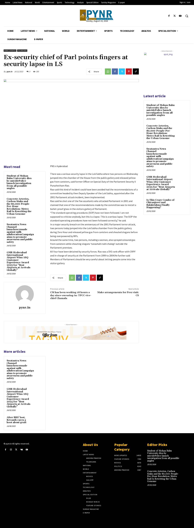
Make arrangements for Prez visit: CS (118, 294)
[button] (186, 16)
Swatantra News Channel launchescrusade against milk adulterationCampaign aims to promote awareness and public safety (20, 233)
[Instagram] (11, 450)
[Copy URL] (136, 71)
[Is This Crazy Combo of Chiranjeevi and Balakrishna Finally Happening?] (182, 203)
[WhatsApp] (108, 71)
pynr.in (9, 71)
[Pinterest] (129, 71)
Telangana (22, 51)
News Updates (10, 51)
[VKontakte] (21, 450)
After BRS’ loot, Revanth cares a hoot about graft (16, 420)
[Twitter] (175, 16)
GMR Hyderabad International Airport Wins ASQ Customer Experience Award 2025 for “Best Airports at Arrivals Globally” (18, 261)
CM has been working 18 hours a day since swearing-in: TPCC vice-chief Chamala (70, 295)
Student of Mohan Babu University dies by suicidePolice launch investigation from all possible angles (19, 182)
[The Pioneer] (97, 15)
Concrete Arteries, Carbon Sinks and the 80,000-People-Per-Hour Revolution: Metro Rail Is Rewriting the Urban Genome (160, 132)
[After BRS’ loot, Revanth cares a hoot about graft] (38, 420)
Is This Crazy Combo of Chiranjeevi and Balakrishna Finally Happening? (160, 204)
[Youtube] (180, 16)
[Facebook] (169, 16)
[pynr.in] (25, 294)
